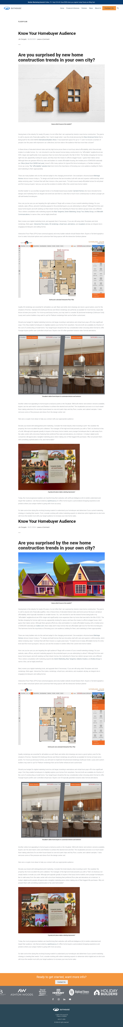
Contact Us (61, 982)
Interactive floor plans (41, 224)
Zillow (23, 163)
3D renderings (54, 224)
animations (71, 224)
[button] (117, 8)
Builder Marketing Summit (36, 2)
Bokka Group (89, 212)
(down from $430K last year (34, 163)
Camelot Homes (78, 191)
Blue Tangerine (59, 212)
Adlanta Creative (82, 659)
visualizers (82, 224)
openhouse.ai (51, 501)
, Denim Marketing (70, 212)
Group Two (80, 212)
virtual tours (63, 224)
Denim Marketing (59, 659)
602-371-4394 (61, 1019)
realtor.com (40, 626)
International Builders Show (47, 140)
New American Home (91, 137)
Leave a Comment (43, 39)
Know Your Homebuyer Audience (47, 33)
